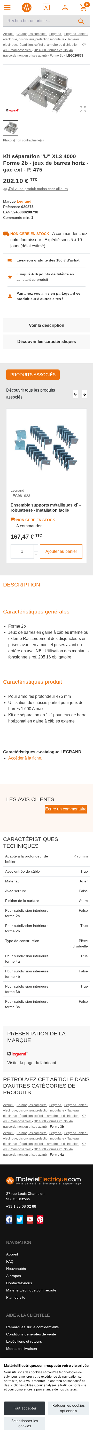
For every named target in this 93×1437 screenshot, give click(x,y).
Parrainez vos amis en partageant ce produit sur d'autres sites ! (48, 296)
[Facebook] (9, 1219)
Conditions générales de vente (31, 1334)
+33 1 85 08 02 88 (21, 1206)
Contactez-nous (19, 1283)
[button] (65, 7)
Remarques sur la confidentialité (32, 1327)
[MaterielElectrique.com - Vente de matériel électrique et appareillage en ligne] (27, 7)
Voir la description (46, 325)
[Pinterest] (40, 1219)
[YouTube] (30, 1219)
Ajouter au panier (61, 551)
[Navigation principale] (7, 7)
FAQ (9, 1261)
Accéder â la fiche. (25, 758)
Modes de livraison (21, 1348)
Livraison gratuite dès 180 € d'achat (48, 260)
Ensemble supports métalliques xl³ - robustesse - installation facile (46, 507)
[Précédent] (75, 394)
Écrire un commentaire (66, 809)
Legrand (55, 1105)
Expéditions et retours (24, 1341)
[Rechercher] (81, 21)
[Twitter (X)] (20, 1219)
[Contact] (46, 7)
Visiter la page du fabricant (31, 1063)
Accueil (8, 1105)
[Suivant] (84, 394)
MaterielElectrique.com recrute (31, 1290)
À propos (13, 1276)
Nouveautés (16, 1269)
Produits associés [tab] (33, 374)
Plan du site (15, 1297)
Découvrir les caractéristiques (46, 341)
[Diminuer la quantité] (36, 554)
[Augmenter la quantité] (36, 547)
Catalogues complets (32, 1105)
